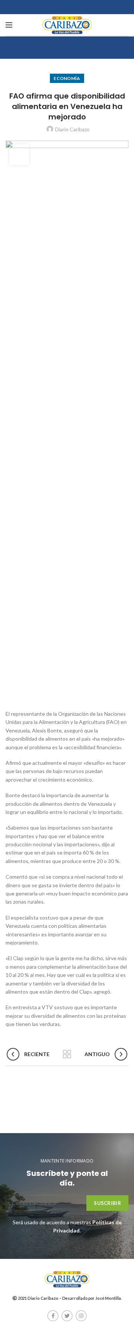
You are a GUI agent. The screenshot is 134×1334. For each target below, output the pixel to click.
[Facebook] (52, 1315)
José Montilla (108, 1298)
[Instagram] (81, 1315)
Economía (67, 78)
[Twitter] (67, 1315)
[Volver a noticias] (67, 1054)
